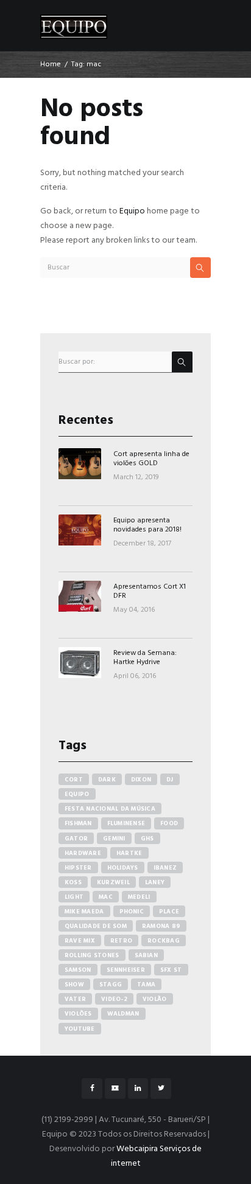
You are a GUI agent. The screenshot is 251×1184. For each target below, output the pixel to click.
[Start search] (200, 267)
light (74, 897)
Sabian (146, 955)
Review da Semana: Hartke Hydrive (145, 657)
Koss (73, 882)
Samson (78, 970)
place (169, 911)
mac (106, 897)
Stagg (110, 984)
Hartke (129, 853)
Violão (155, 999)
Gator (76, 838)
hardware (83, 853)
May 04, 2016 (134, 610)
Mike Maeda (84, 911)
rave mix (80, 941)
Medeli (139, 897)
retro (121, 941)
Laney (154, 882)
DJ (170, 779)
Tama (146, 984)
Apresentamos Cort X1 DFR (149, 591)
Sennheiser (126, 970)
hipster (78, 868)
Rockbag (163, 941)
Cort (74, 779)
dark (107, 779)
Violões (78, 1014)
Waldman (123, 1014)
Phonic (131, 911)
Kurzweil (113, 882)
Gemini (114, 838)
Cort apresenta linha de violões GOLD (151, 458)
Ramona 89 (161, 926)
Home (50, 64)
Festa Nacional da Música (110, 809)
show (74, 984)
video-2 (114, 999)
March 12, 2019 (136, 477)
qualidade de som (96, 926)
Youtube (80, 1029)
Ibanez (165, 868)
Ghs (147, 838)
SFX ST (171, 970)
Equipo (132, 211)
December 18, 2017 (142, 544)
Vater (75, 999)
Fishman (78, 823)
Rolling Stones (92, 955)
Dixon (141, 779)
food (169, 823)
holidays (122, 868)
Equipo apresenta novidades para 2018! (147, 524)
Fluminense (126, 823)
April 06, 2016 (134, 676)
